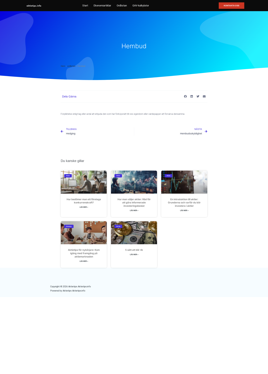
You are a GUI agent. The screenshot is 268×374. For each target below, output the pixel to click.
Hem (63, 66)
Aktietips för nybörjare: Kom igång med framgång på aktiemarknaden (84, 253)
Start (85, 5)
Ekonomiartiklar (102, 5)
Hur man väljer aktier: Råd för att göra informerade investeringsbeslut (134, 202)
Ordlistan (122, 5)
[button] (231, 5)
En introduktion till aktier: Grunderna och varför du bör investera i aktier (184, 202)
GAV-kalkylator (140, 5)
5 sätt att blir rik (134, 250)
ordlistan (71, 66)
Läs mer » (84, 207)
